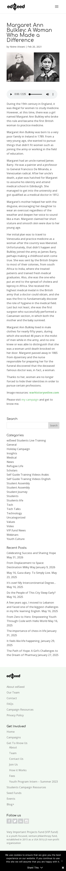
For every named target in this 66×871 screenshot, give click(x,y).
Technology (14, 513)
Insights (12, 453)
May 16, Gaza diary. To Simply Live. (29, 573)
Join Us (13, 764)
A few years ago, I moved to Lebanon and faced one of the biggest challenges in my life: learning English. (32, 607)
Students (12, 496)
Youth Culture (16, 539)
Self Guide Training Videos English (29, 479)
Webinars (12, 535)
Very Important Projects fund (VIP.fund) (32, 832)
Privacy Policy (15, 715)
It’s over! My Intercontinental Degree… (31, 583)
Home (11, 732)
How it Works (18, 770)
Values (11, 522)
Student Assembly (18, 483)
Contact (12, 698)
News (10, 462)
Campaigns (14, 737)
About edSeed (16, 687)
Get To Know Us (17, 743)
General (12, 444)
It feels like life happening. (23, 641)
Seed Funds (14, 793)
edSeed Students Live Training (26, 440)
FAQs (10, 704)
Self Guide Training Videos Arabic (28, 474)
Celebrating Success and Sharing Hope (31, 553)
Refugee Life (15, 466)
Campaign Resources (20, 709)
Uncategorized (16, 517)
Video (10, 526)
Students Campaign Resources (26, 787)
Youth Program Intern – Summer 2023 (33, 781)
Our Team (13, 692)
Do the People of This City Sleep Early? (31, 593)
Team (13, 753)
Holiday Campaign (18, 449)
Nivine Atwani (17, 46)
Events (11, 798)
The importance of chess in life (26, 631)
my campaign (30, 399)
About (13, 747)
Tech (10, 505)
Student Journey (17, 492)
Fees (12, 776)
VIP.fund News (16, 530)
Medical (12, 457)
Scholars (12, 470)
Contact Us (16, 759)
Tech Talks (14, 509)
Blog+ (10, 804)
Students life (15, 500)
